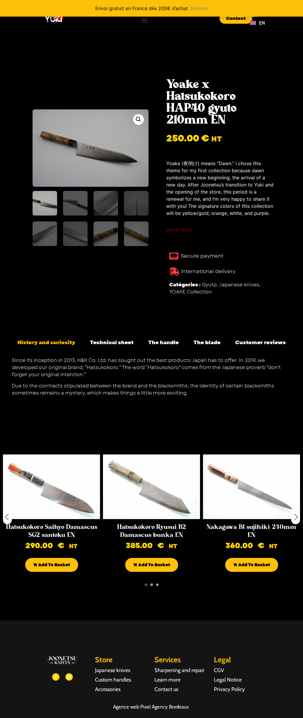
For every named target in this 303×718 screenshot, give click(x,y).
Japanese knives (239, 284)
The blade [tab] (207, 342)
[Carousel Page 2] (151, 584)
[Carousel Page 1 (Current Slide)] (146, 584)
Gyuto (209, 284)
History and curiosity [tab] (46, 342)
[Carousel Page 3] (157, 584)
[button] (144, 20)
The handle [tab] (163, 342)
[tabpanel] (151, 379)
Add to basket (53, 565)
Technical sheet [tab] (111, 342)
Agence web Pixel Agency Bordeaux (151, 707)
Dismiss (199, 8)
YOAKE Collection (190, 291)
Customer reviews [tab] (260, 342)
